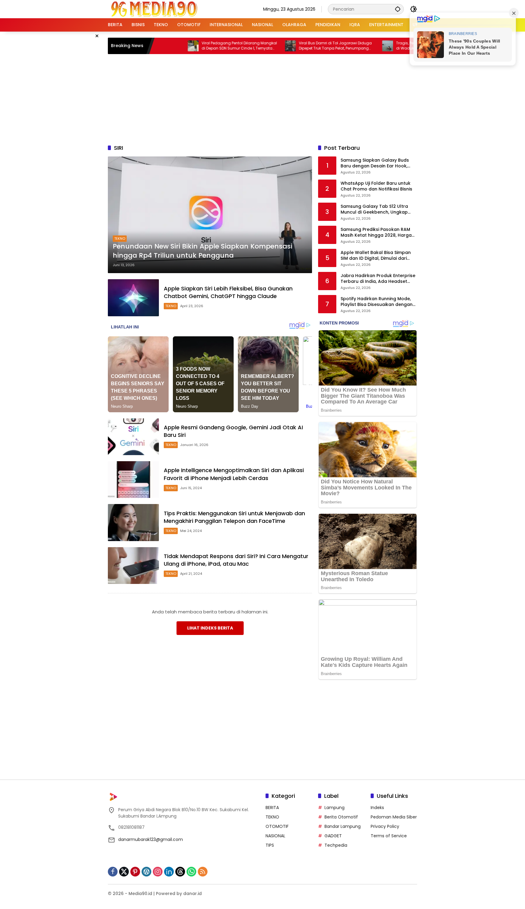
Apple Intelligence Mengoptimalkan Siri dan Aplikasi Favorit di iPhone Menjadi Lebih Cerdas (234, 474)
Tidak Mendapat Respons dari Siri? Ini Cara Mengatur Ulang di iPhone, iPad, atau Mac (236, 560)
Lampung (334, 807)
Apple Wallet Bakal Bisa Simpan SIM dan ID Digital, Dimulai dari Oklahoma (376, 256)
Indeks (377, 807)
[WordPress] (146, 871)
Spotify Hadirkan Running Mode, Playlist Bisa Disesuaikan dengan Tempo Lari (377, 302)
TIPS (270, 845)
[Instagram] (158, 871)
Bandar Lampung (342, 826)
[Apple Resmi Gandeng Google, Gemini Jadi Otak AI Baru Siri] (133, 436)
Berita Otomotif (341, 817)
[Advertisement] (262, 98)
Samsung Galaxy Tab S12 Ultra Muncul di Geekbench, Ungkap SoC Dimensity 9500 (374, 209)
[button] (398, 9)
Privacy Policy (385, 826)
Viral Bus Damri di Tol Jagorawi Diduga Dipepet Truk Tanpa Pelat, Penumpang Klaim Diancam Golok (305, 46)
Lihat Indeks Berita (210, 628)
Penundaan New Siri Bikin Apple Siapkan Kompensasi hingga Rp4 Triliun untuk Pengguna (202, 251)
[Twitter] (124, 871)
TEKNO (119, 238)
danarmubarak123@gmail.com (150, 839)
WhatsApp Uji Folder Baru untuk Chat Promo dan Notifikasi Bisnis (376, 186)
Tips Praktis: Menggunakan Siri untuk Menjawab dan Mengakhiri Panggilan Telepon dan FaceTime (234, 517)
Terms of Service (389, 836)
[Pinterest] (135, 871)
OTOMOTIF (277, 826)
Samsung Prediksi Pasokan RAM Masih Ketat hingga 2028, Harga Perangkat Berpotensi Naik (376, 232)
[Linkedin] (169, 871)
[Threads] (180, 871)
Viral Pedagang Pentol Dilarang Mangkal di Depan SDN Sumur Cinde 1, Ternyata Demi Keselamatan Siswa (209, 46)
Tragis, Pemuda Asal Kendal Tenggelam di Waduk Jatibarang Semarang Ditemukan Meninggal (403, 46)
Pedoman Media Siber (394, 817)
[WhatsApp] (191, 871)
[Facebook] (113, 871)
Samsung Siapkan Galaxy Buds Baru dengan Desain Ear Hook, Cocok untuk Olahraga (375, 163)
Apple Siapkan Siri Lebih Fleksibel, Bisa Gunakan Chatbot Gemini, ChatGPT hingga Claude (228, 292)
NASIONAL (275, 836)
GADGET (333, 836)
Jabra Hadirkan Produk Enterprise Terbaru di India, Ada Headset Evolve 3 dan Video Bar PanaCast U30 (378, 279)
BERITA (272, 807)
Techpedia (335, 845)
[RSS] (203, 871)
